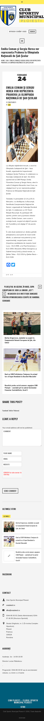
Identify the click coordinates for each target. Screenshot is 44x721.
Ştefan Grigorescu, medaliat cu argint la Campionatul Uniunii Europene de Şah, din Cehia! (20, 340)
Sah (7, 60)
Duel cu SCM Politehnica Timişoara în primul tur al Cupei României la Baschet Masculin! (21, 375)
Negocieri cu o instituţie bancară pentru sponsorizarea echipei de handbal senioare (21, 297)
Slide (21, 332)
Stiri (23, 707)
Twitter (11, 410)
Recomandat (9, 332)
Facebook (5, 410)
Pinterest (16, 410)
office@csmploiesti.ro (13, 610)
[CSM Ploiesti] (22, 15)
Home (3, 60)
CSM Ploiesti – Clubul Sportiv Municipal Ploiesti (23, 701)
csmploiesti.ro (10, 605)
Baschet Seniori (17, 369)
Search (32, 31)
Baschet (7, 369)
